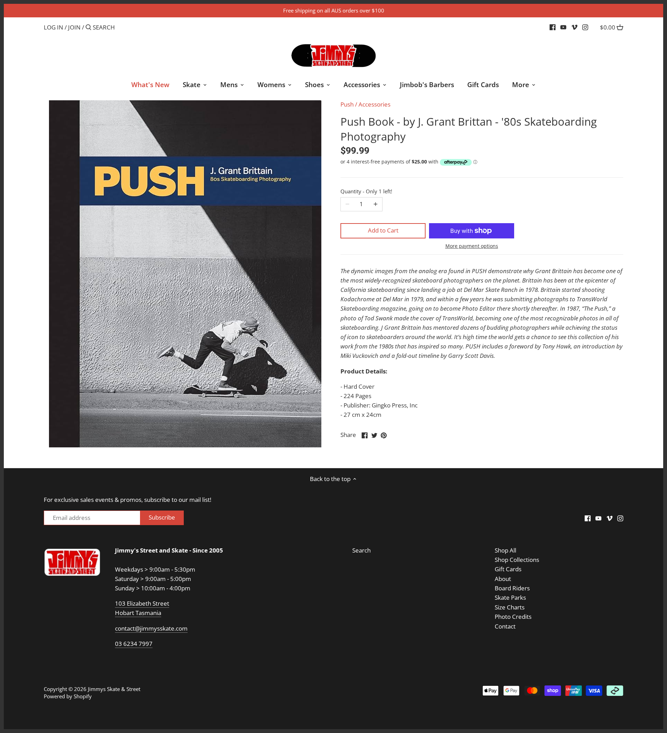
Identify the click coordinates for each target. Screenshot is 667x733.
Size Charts (510, 607)
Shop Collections (517, 560)
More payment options (471, 245)
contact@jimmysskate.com (151, 628)
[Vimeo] (574, 27)
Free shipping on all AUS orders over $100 (333, 10)
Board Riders (512, 588)
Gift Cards (508, 569)
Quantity (366, 191)
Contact (505, 626)
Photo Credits (513, 617)
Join (74, 27)
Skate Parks (510, 597)
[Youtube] (563, 27)
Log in (53, 27)
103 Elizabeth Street (142, 603)
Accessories (374, 104)
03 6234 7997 (134, 644)
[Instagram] (585, 27)
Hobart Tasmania (138, 613)
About (503, 579)
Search (361, 550)
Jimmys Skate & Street (114, 688)
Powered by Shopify (68, 696)
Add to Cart (383, 230)
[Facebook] (552, 27)
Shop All (505, 550)
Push (347, 104)
